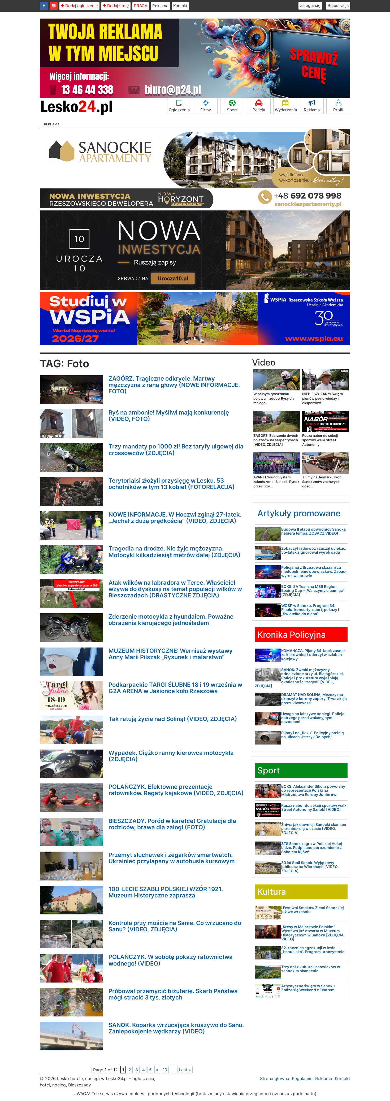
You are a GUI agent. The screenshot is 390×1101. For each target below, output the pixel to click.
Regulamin (302, 1078)
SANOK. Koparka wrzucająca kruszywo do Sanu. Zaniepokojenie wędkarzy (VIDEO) (176, 1028)
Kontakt (180, 5)
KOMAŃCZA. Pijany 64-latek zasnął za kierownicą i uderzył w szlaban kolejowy (313, 654)
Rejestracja (338, 5)
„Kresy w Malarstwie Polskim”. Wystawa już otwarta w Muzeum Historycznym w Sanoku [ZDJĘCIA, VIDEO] (313, 932)
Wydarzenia (286, 109)
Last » (185, 1069)
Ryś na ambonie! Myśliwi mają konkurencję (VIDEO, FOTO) (169, 415)
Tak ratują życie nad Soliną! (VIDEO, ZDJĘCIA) (173, 718)
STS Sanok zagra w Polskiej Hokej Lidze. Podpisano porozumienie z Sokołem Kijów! (311, 847)
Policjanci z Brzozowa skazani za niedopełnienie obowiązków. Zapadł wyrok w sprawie (313, 571)
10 (165, 1069)
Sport (232, 109)
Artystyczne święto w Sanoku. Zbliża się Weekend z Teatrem (308, 988)
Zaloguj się (310, 5)
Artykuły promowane (299, 513)
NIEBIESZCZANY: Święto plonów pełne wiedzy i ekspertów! (322, 398)
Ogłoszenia (179, 109)
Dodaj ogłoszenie (81, 5)
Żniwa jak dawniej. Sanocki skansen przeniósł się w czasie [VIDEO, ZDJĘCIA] (313, 828)
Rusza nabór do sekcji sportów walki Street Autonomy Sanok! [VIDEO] (314, 807)
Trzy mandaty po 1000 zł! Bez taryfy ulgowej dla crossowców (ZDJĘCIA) (176, 449)
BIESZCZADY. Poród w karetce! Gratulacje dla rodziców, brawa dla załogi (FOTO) (172, 824)
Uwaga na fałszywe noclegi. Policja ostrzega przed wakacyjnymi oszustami (312, 717)
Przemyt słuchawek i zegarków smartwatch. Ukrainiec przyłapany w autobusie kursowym (172, 858)
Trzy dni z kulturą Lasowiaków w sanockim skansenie (310, 969)
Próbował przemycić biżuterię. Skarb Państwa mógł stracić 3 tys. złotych (173, 994)
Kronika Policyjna (291, 634)
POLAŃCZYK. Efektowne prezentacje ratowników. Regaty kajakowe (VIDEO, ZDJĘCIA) (176, 789)
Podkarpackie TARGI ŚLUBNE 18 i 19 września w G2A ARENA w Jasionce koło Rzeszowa (175, 687)
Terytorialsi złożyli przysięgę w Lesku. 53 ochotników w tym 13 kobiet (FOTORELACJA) (172, 483)
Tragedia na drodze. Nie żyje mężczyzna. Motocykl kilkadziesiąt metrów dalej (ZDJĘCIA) (175, 551)
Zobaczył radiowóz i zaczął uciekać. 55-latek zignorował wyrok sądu (313, 550)
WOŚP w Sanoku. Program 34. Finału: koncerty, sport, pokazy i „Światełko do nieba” (310, 609)
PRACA (140, 5)
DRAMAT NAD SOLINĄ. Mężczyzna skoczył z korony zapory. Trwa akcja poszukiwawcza (314, 698)
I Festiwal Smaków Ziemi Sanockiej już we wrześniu (312, 909)
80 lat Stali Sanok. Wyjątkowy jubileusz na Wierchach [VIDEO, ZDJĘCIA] (310, 866)
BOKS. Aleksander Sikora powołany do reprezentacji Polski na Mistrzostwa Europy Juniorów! (313, 790)
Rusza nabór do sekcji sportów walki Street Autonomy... (320, 440)
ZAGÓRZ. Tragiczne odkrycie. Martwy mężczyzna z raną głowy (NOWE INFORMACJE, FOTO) (174, 385)
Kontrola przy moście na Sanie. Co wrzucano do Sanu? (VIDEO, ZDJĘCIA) (175, 926)
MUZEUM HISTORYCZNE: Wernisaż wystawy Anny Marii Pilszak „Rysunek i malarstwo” (171, 653)
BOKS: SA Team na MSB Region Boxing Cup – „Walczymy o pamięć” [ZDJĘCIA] (312, 590)
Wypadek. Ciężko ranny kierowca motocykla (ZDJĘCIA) (171, 756)
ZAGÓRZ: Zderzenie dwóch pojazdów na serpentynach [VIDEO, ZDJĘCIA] (275, 440)
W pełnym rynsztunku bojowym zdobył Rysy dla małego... (273, 398)
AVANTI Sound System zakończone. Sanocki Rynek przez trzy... (276, 481)
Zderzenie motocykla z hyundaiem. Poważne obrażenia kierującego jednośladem (171, 619)
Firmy (205, 109)
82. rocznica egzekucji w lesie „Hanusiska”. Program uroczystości (313, 949)
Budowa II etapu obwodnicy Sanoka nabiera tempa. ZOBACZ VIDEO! (313, 531)
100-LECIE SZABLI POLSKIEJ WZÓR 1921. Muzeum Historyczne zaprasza (166, 892)
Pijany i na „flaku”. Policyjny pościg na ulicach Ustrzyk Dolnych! (312, 734)
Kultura (271, 892)
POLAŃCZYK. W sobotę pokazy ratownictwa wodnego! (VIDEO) (171, 960)
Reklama (160, 5)
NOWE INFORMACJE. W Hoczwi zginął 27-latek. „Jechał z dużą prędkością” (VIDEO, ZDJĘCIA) (175, 517)
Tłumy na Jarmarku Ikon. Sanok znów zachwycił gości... (322, 481)
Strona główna (274, 1078)
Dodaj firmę (117, 5)
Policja (259, 109)
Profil (338, 109)
